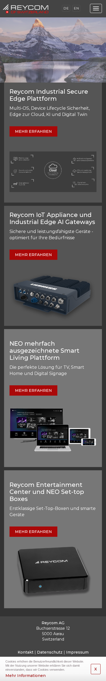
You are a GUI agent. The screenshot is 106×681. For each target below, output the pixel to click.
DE (66, 8)
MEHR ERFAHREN (33, 131)
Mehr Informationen (25, 675)
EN (76, 8)
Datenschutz (50, 652)
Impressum (77, 652)
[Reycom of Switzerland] (31, 8)
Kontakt (25, 652)
